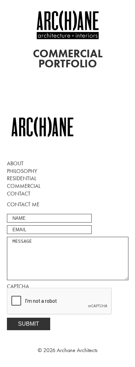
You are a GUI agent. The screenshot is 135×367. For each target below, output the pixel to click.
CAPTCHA (18, 286)
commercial (23, 186)
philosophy (22, 171)
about (15, 163)
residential (21, 178)
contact (18, 193)
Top (129, 361)
